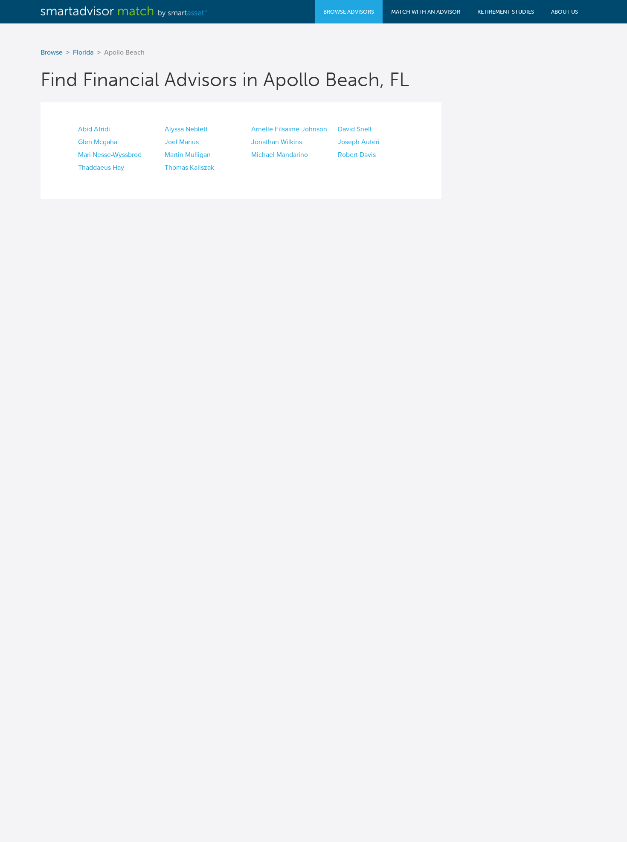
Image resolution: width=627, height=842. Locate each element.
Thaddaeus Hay (101, 167)
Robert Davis (357, 155)
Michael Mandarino (279, 155)
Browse (52, 52)
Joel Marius (182, 142)
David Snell (355, 129)
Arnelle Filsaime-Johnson (289, 129)
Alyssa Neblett (186, 129)
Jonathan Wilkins (276, 142)
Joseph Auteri (359, 142)
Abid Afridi (94, 129)
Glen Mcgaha (97, 142)
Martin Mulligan (188, 155)
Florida (83, 52)
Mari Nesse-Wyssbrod (110, 155)
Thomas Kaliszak (189, 167)
